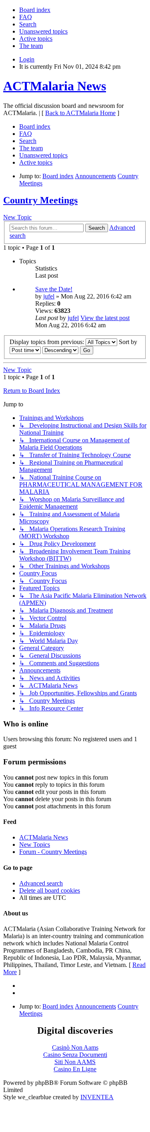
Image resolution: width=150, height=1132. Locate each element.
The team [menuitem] (31, 45)
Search (96, 228)
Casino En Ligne (75, 1069)
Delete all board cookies (49, 890)
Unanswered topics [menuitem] (43, 31)
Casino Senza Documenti (75, 1054)
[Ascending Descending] (60, 349)
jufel (48, 296)
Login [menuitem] (26, 59)
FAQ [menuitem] (25, 17)
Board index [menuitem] (34, 9)
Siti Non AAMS (75, 1061)
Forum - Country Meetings (53, 851)
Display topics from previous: (48, 341)
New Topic (17, 217)
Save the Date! (53, 289)
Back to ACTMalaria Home (80, 112)
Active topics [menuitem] (35, 38)
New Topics (34, 844)
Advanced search (41, 883)
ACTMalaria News (54, 86)
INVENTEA (97, 1097)
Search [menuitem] (27, 24)
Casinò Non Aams (75, 1047)
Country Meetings (40, 200)
